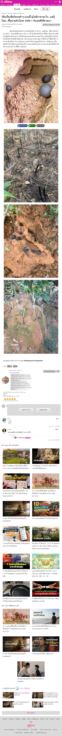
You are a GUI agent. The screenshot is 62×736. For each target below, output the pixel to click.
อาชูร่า (8, 418)
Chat (28, 5)
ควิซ (47, 5)
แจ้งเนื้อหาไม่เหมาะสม (41, 732)
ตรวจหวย (10, 5)
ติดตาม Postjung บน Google (52, 24)
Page (31, 721)
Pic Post (42, 5)
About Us (55, 729)
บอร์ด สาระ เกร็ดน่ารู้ (18, 13)
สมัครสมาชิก (43, 410)
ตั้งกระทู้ (45, 9)
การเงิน (59, 5)
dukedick (9, 26)
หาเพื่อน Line (35, 5)
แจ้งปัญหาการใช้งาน (29, 732)
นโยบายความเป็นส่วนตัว (23, 729)
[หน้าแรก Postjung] (8, 1)
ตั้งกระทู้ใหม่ (31, 713)
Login (26, 409)
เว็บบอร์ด (17, 5)
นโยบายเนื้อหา (34, 729)
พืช (15, 366)
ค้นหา (36, 9)
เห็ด (9, 366)
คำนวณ (53, 5)
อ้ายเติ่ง (9, 429)
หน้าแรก (3, 5)
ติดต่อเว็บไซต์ (19, 732)
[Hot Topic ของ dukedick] (5, 383)
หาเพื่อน (23, 5)
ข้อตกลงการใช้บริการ (10, 729)
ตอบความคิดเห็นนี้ (55, 426)
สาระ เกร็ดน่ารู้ (24, 688)
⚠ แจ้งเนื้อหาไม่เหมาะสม (49, 371)
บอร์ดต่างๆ (27, 9)
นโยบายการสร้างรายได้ (45, 729)
